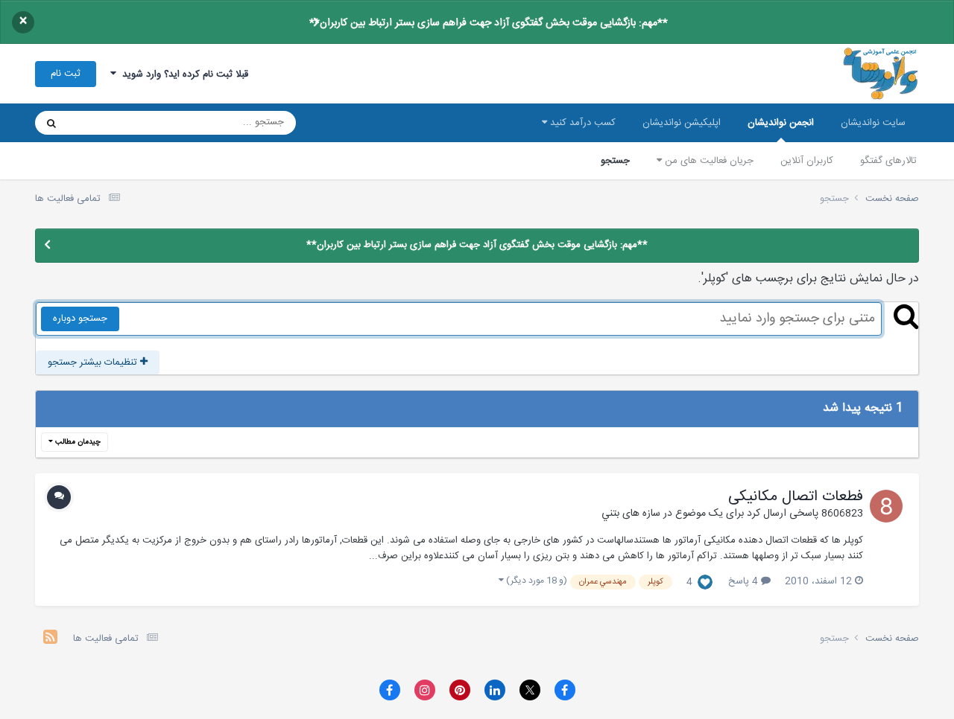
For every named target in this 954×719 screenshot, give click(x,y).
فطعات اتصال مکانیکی (795, 497)
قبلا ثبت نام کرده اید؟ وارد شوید (182, 74)
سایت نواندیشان (873, 123)
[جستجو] (51, 123)
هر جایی (103, 122)
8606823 (842, 514)
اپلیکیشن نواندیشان (681, 123)
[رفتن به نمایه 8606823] (886, 506)
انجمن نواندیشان (781, 123)
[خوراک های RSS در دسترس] (50, 639)
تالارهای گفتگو (888, 161)
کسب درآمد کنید (581, 123)
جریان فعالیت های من (708, 161)
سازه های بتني (630, 514)
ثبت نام (65, 73)
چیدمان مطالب (77, 442)
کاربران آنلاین (806, 161)
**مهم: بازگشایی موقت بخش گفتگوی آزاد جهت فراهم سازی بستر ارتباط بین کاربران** (488, 23)
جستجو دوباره (80, 318)
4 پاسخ (744, 581)
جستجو (615, 161)
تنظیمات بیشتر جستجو (94, 362)
